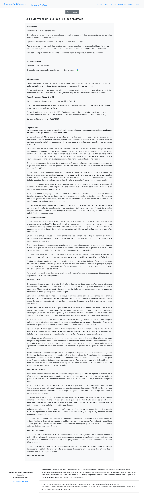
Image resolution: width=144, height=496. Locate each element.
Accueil (99, 4)
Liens (137, 4)
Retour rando (72, 12)
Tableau (113, 4)
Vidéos (130, 4)
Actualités (122, 4)
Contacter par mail (20, 482)
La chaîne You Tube (39, 5)
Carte (106, 4)
